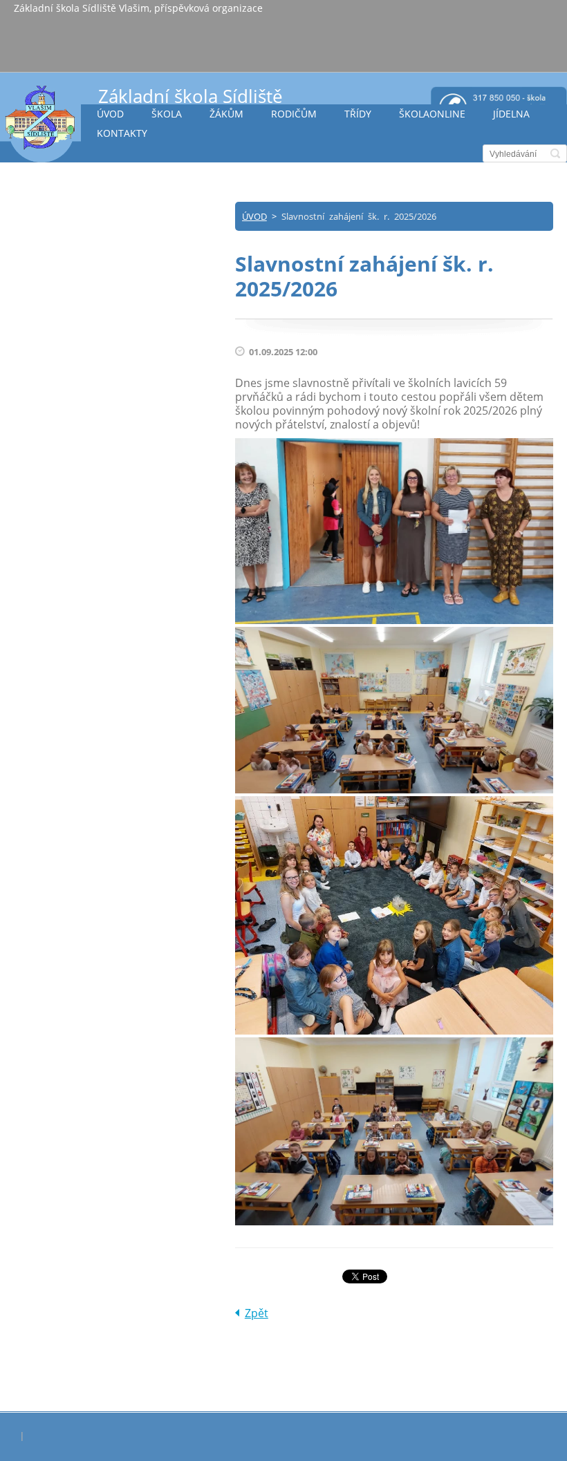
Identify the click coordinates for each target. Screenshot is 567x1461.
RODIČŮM (294, 113)
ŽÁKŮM (226, 113)
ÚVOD (110, 113)
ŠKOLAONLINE (432, 113)
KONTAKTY (122, 133)
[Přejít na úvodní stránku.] (40, 123)
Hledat (555, 153)
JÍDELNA (511, 113)
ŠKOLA (166, 113)
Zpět (256, 1313)
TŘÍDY (357, 113)
